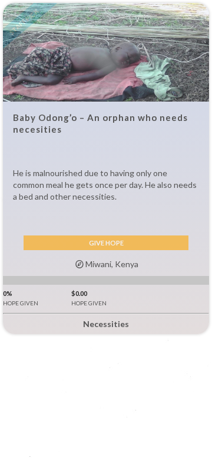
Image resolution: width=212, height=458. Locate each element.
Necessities (106, 324)
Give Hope (106, 243)
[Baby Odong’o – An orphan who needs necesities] (106, 52)
